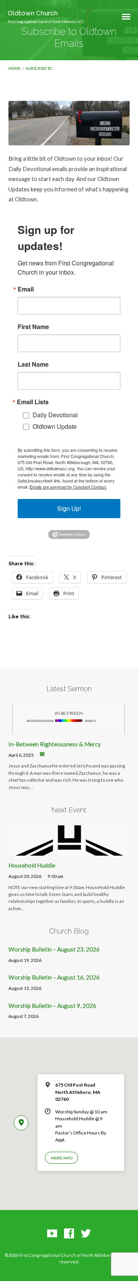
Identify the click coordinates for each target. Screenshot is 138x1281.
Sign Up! (69, 508)
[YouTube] (52, 1234)
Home (14, 68)
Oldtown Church (46, 16)
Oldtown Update (55, 426)
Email (26, 289)
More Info (61, 1158)
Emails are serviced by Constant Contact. (68, 487)
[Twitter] (86, 1234)
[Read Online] (42, 754)
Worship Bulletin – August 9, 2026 (52, 1005)
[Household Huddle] (69, 851)
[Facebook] (69, 1234)
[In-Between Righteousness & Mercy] (69, 730)
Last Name (33, 364)
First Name (33, 327)
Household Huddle (31, 865)
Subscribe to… (40, 68)
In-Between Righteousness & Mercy (54, 744)
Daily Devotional (55, 414)
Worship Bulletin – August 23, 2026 (54, 949)
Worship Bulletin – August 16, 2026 (54, 977)
